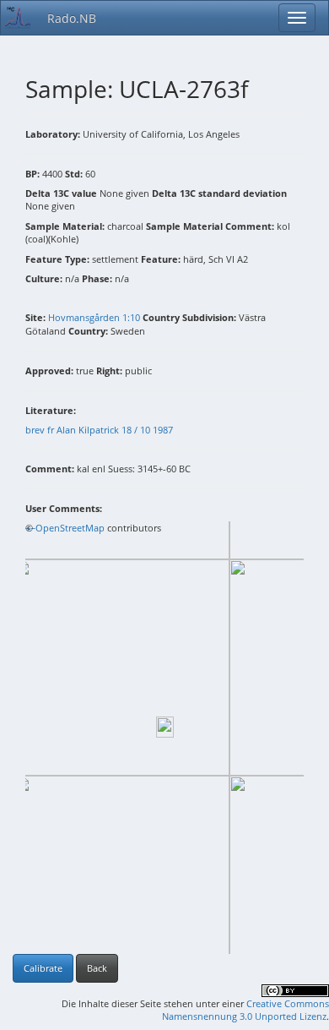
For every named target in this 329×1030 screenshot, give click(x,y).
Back (97, 968)
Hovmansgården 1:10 (94, 317)
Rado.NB (71, 18)
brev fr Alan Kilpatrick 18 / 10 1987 (99, 429)
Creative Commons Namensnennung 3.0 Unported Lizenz (245, 1010)
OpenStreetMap (70, 527)
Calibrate (43, 968)
